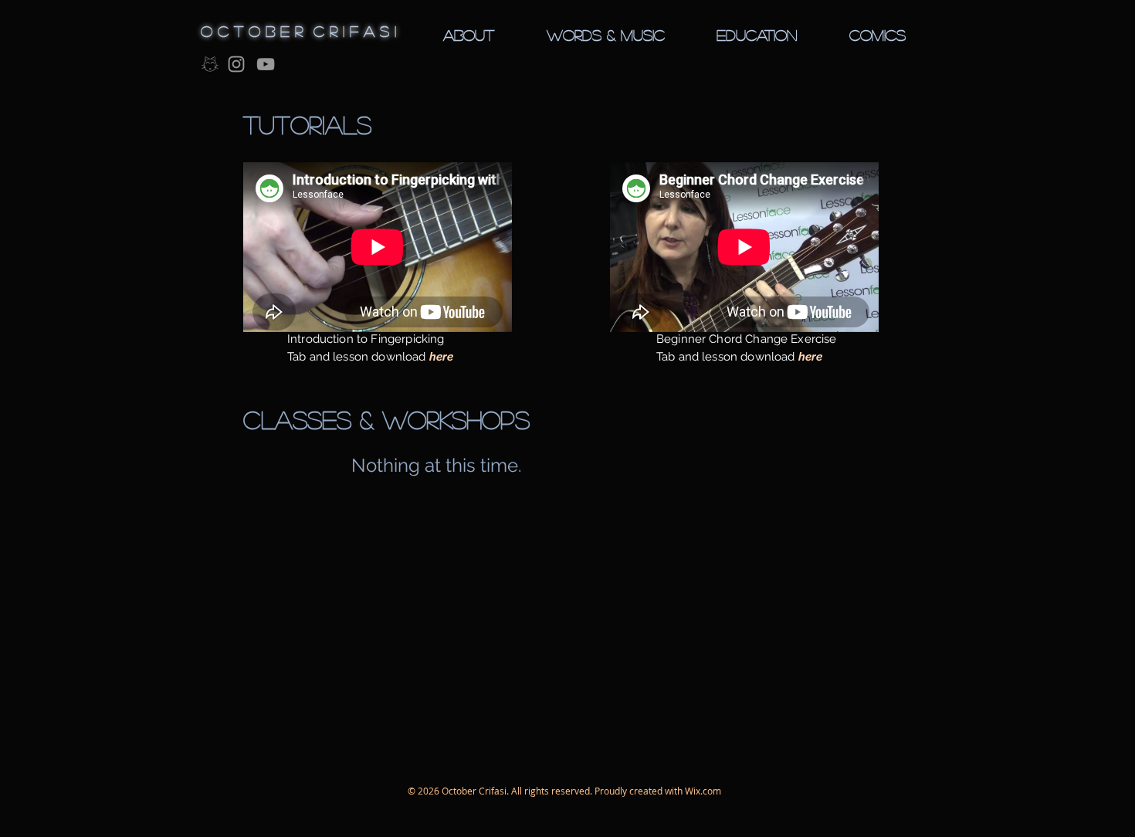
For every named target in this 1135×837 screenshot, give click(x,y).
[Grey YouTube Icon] (265, 64)
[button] (468, 35)
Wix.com (703, 790)
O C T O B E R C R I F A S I (298, 31)
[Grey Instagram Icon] (236, 64)
